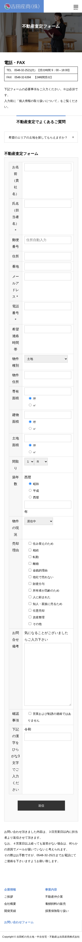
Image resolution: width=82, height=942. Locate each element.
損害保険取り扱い (57, 910)
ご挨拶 (8, 896)
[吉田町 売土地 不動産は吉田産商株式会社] (22, 6)
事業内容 (51, 889)
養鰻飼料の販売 (55, 903)
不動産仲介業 (54, 896)
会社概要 (10, 903)
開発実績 (10, 910)
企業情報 (10, 889)
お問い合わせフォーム (19, 922)
